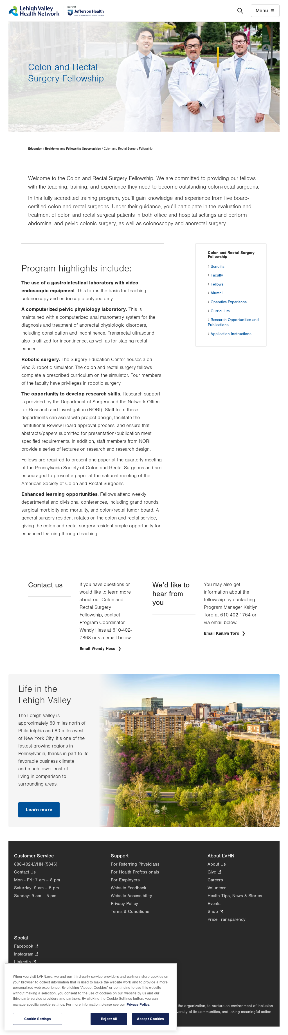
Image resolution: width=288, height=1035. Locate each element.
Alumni (216, 293)
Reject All (109, 1019)
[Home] (56, 11)
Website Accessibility (131, 895)
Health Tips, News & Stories (235, 895)
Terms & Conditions (130, 911)
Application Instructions (231, 334)
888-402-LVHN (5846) (35, 864)
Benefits (217, 266)
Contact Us (25, 872)
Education (35, 149)
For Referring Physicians (135, 864)
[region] (90, 996)
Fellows (217, 284)
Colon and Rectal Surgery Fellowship (231, 255)
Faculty (217, 275)
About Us (217, 864)
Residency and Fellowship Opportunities (73, 149)
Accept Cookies (150, 1019)
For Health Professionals (135, 872)
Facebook (26, 947)
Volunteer (217, 887)
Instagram (26, 954)
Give (214, 872)
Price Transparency (227, 919)
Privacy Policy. (138, 1004)
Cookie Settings (37, 1019)
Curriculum (220, 311)
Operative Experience (229, 302)
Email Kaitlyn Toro (222, 633)
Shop (215, 912)
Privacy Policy (124, 903)
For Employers (125, 880)
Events (214, 903)
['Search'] (240, 11)
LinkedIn (25, 962)
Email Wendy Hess (98, 648)
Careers (215, 880)
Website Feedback (128, 887)
